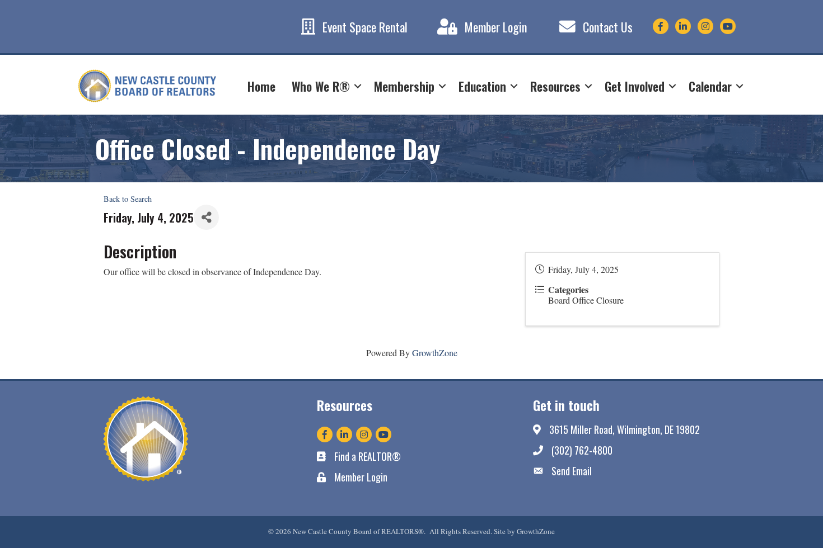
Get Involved (635, 86)
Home (261, 86)
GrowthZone (434, 352)
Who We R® (321, 86)
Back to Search (128, 198)
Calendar (710, 86)
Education (482, 86)
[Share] (206, 217)
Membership (404, 86)
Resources (555, 86)
